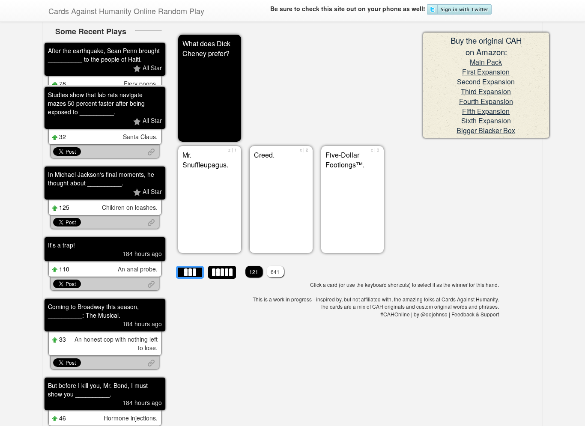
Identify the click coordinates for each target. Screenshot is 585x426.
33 (61, 366)
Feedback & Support (475, 314)
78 (61, 84)
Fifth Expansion (486, 111)
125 (63, 234)
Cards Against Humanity (470, 299)
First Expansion (486, 72)
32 (61, 163)
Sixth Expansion (486, 120)
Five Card (219, 269)
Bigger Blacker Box (486, 130)
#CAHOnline (395, 314)
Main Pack (486, 62)
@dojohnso (434, 314)
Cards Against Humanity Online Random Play (126, 10)
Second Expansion (486, 81)
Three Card (191, 271)
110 (63, 296)
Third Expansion (486, 91)
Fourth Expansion (486, 101)
